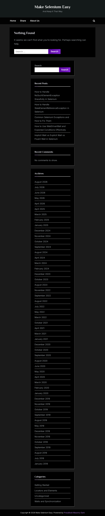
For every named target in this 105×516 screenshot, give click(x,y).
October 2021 (41, 322)
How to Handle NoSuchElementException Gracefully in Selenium (47, 95)
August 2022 (41, 301)
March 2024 (41, 263)
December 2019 (42, 398)
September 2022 (43, 295)
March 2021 (40, 333)
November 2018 (42, 436)
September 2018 (42, 447)
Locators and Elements (46, 490)
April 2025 (40, 209)
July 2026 (39, 187)
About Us (34, 20)
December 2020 (42, 344)
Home (13, 20)
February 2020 (42, 387)
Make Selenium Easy (53, 7)
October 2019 (41, 409)
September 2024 (43, 247)
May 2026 (40, 198)
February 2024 (42, 268)
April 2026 (40, 203)
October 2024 (41, 241)
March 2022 (41, 317)
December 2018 (42, 431)
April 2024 (40, 257)
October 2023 (41, 279)
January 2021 (41, 339)
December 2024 (42, 230)
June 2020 (40, 366)
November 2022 (42, 290)
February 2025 (42, 219)
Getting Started (42, 485)
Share (23, 20)
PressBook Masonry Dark (74, 513)
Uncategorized (42, 496)
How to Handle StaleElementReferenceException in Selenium (52, 108)
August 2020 (41, 360)
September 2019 (42, 415)
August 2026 (41, 182)
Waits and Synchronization (48, 501)
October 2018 (41, 442)
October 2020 (41, 350)
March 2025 (41, 214)
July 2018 (39, 458)
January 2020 (41, 393)
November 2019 (42, 404)
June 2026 (40, 192)
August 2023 (41, 285)
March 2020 (41, 382)
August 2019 (41, 420)
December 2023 (42, 274)
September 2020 (43, 355)
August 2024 (41, 252)
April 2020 (40, 377)
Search (38, 65)
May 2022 (40, 312)
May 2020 (40, 371)
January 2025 (41, 225)
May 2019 (39, 425)
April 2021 (39, 328)
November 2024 (42, 236)
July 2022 (39, 306)
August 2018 (41, 452)
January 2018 (41, 463)
